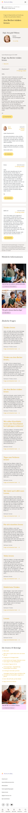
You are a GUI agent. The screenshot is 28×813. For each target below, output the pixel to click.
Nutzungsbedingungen (7, 789)
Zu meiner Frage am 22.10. (10, 664)
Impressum (4, 779)
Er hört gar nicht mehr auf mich (11, 670)
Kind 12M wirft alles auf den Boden (12, 679)
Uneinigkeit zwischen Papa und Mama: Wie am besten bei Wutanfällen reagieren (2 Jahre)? (14, 675)
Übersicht (6, 64)
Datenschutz (5, 792)
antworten (9, 154)
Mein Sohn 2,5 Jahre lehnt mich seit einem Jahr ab (14, 654)
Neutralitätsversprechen (8, 782)
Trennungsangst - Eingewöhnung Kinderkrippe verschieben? (12, 667)
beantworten (8, 116)
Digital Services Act (6, 795)
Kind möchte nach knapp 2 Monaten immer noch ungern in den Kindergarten (14, 660)
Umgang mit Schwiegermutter (11, 657)
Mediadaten (5, 785)
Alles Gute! (6, 651)
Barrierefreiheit (6, 799)
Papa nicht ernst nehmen (10, 681)
